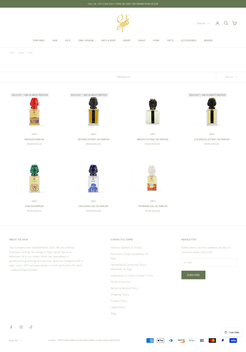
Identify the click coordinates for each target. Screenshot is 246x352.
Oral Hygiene (86, 40)
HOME (156, 40)
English (201, 23)
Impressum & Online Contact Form (132, 275)
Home (12, 53)
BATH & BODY (108, 40)
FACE (68, 40)
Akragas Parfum (34, 139)
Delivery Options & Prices (126, 247)
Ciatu (30, 53)
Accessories (188, 40)
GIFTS (170, 40)
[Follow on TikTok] (31, 327)
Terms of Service (121, 282)
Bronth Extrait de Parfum (152, 139)
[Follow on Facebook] (11, 327)
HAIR (54, 40)
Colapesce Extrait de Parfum (211, 139)
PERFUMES (39, 40)
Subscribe (193, 275)
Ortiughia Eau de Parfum (93, 206)
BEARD (126, 40)
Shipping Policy (120, 294)
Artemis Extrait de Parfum (93, 139)
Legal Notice (118, 307)
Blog (113, 313)
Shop (21, 53)
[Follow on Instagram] (21, 327)
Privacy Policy (119, 301)
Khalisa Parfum (34, 206)
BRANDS (208, 40)
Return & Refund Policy (124, 288)
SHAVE (141, 40)
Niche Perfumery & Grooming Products (98, 340)
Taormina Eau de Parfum (152, 206)
